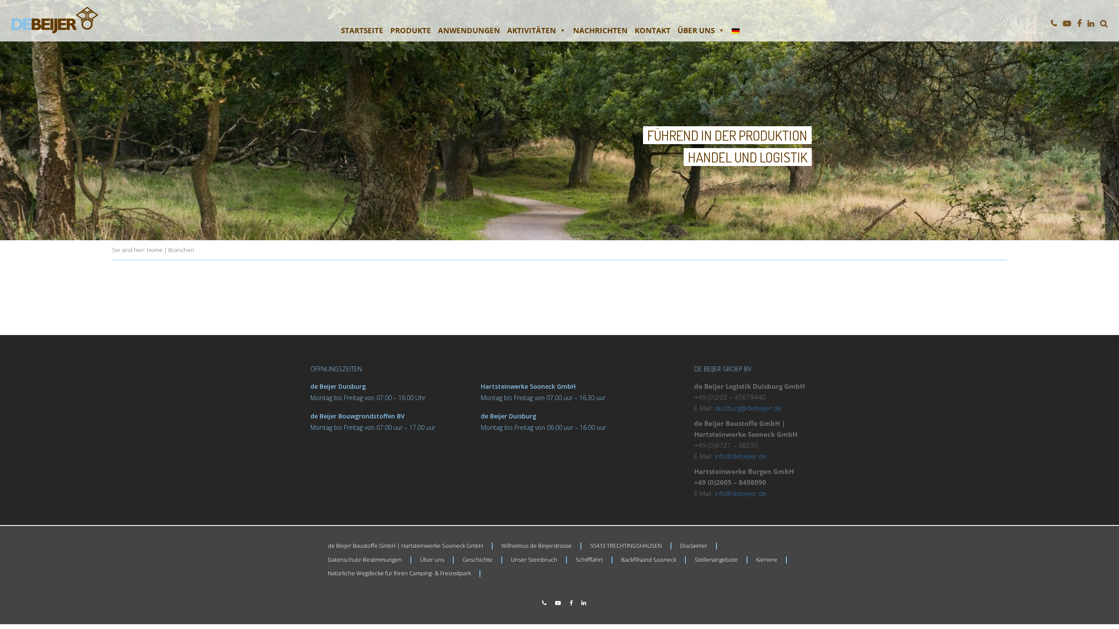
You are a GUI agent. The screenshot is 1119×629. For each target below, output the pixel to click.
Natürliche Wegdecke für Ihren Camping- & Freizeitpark (399, 573)
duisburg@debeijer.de (748, 408)
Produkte (410, 30)
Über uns (696, 30)
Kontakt (653, 30)
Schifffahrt (589, 559)
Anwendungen (469, 30)
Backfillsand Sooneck (648, 559)
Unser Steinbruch (534, 559)
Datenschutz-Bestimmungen (365, 559)
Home (155, 250)
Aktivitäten (531, 30)
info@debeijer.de (741, 456)
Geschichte (477, 559)
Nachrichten (600, 30)
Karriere (766, 559)
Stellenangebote (716, 559)
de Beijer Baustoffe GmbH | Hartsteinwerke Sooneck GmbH (405, 546)
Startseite (362, 30)
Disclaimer (693, 546)
